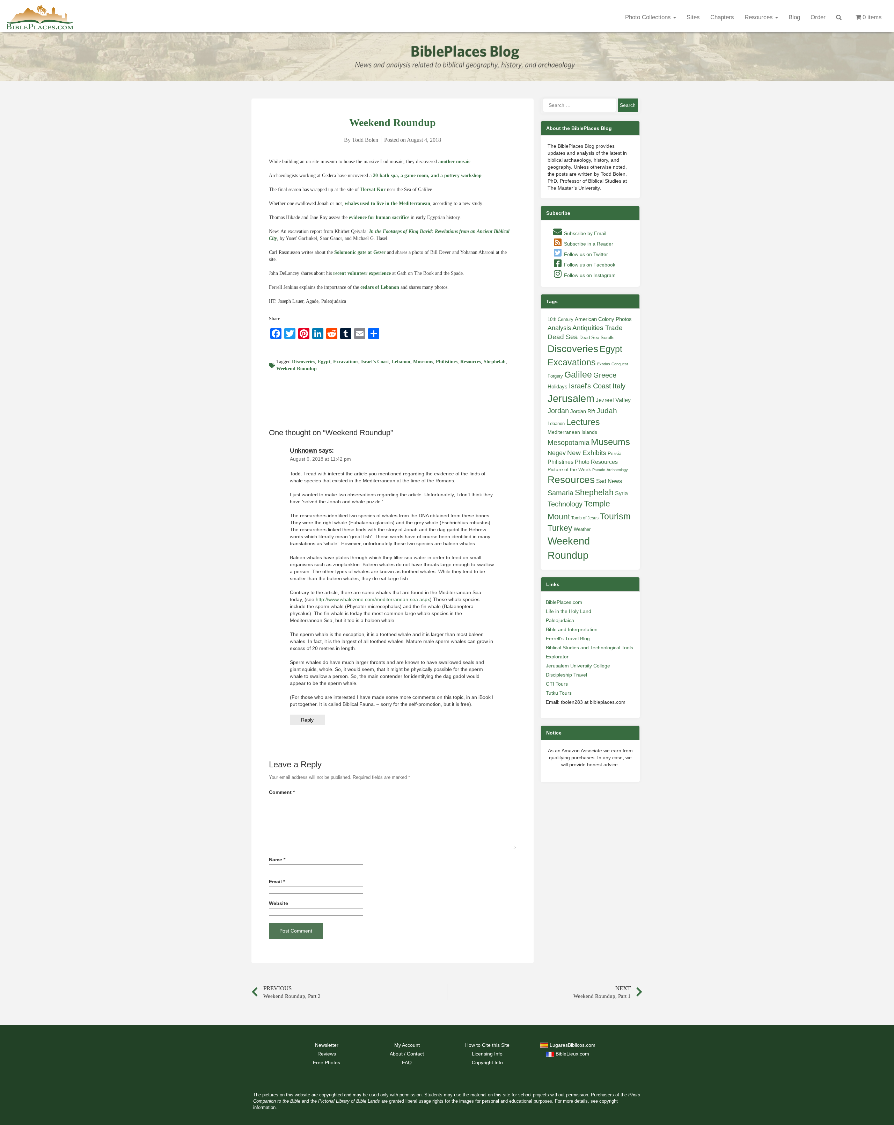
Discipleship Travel (566, 675)
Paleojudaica (560, 620)
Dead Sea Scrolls (597, 337)
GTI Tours (557, 684)
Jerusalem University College (578, 666)
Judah (606, 411)
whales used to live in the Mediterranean (387, 203)
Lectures (583, 422)
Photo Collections (649, 17)
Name (277, 859)
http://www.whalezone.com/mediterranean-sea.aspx (373, 599)
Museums (423, 361)
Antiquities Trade (597, 327)
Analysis (559, 327)
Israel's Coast (375, 361)
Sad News (609, 481)
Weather (582, 529)
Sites (693, 17)
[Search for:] (579, 105)
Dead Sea (563, 337)
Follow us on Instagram (589, 275)
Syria (621, 493)
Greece (604, 375)
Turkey (560, 528)
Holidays (557, 386)
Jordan (558, 411)
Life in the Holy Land (568, 611)
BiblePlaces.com (564, 602)
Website (278, 903)
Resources (760, 17)
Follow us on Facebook (589, 265)
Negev (557, 453)
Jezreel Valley (613, 400)
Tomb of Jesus (585, 518)
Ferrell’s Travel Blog (568, 638)
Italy (619, 386)
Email (277, 881)
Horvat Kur (373, 189)
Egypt (324, 361)
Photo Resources (596, 462)
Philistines (446, 361)
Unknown (303, 450)
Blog (794, 17)
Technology (565, 504)
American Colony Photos (603, 319)
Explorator (557, 656)
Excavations (345, 361)
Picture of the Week (569, 469)
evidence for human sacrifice (379, 217)
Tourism (615, 516)
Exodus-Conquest (612, 364)
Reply (307, 720)
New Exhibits (586, 452)
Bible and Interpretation (572, 629)
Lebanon (401, 361)
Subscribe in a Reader (588, 244)
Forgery (555, 376)
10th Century (560, 319)
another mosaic (454, 161)
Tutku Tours (559, 693)
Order (818, 17)
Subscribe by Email (584, 233)
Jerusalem (571, 398)
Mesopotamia (568, 442)
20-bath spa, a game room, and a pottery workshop (427, 175)
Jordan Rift (582, 411)
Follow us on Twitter (585, 254)
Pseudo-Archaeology (610, 470)
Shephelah (495, 361)
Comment (282, 792)
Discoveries (303, 361)
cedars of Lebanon (379, 287)
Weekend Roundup (296, 368)
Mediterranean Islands (572, 432)
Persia (615, 453)
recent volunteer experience (362, 273)
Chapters (722, 17)
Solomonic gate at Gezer (360, 252)
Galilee (578, 374)
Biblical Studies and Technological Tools (589, 647)
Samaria (560, 493)
